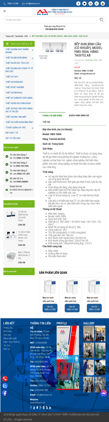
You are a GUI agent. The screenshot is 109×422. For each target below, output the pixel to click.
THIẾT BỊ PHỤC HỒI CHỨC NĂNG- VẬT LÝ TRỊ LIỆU (19, 110)
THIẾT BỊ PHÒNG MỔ (14, 82)
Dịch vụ (6, 349)
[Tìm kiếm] (101, 19)
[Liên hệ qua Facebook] (103, 393)
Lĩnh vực (7, 334)
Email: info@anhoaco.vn (84, 74)
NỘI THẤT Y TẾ (12, 133)
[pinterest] (44, 407)
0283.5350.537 (41, 380)
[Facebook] (5, 393)
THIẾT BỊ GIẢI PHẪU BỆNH (16, 57)
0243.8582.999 (41, 361)
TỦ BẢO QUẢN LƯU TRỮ (15, 127)
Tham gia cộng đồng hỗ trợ (54, 26)
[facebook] (78, 3)
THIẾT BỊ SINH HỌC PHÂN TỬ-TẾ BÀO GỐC (19, 70)
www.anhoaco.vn (37, 402)
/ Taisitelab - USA (21, 36)
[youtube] (103, 3)
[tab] (52, 115)
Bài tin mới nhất (10, 271)
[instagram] (90, 3)
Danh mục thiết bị (11, 342)
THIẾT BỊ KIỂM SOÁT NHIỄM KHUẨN (17, 51)
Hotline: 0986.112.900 (83, 71)
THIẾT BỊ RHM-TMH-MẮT (16, 117)
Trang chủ (9, 36)
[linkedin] (50, 407)
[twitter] (84, 3)
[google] (97, 3)
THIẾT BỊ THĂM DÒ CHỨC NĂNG (19, 98)
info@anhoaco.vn (33, 3)
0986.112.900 (13, 3)
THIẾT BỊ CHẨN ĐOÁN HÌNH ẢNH (19, 122)
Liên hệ (77, 67)
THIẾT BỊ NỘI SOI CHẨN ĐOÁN (18, 103)
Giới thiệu (7, 331)
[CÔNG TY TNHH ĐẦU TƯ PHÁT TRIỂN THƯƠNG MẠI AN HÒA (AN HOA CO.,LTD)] (54, 11)
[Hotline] (5, 379)
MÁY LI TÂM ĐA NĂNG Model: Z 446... (24, 255)
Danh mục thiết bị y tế (21, 43)
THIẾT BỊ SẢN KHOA (14, 92)
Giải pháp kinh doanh (54, 29)
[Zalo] (5, 386)
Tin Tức (6, 345)
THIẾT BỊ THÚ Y (12, 76)
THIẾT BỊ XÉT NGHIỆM (15, 87)
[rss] (47, 407)
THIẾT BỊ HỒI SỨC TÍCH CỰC (17, 63)
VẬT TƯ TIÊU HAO (13, 138)
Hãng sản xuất (10, 338)
